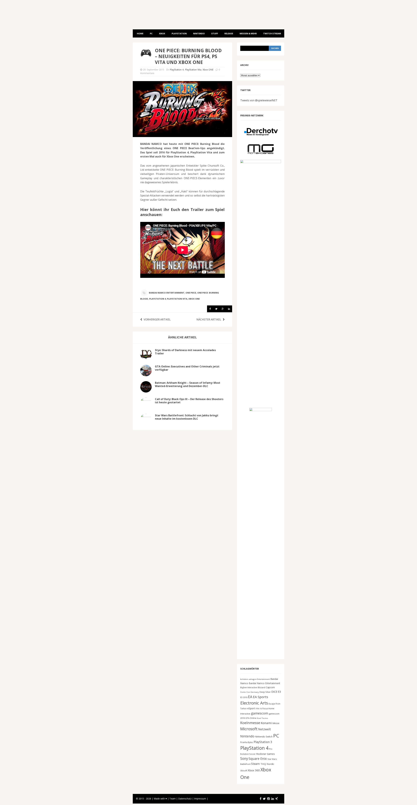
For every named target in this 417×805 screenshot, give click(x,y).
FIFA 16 (259, 708)
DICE (274, 692)
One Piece (191, 292)
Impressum (200, 798)
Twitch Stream (272, 33)
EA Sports (260, 697)
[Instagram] (268, 799)
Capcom (270, 687)
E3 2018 (243, 697)
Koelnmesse (250, 722)
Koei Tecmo (262, 718)
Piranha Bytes (246, 742)
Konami (266, 723)
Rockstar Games (265, 753)
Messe (275, 723)
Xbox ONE (208, 69)
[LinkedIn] (272, 799)
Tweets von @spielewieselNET (258, 100)
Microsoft (249, 728)
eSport (251, 708)
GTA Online (250, 718)
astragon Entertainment (259, 679)
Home (140, 33)
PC (151, 33)
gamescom (259, 713)
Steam (255, 764)
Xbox (162, 33)
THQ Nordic (267, 764)
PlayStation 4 (177, 69)
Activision (244, 679)
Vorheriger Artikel (157, 319)
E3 (279, 692)
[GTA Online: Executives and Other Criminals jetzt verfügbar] (146, 374)
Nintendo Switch (264, 736)
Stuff (214, 33)
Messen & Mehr (248, 33)
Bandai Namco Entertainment (166, 292)
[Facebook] (260, 799)
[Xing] (276, 799)
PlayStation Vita (193, 69)
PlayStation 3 (263, 742)
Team (172, 798)
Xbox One (194, 298)
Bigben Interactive (248, 687)
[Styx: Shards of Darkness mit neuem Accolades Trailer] (146, 357)
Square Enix (258, 758)
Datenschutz (185, 798)
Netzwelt (264, 729)
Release (228, 33)
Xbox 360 (254, 770)
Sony (244, 758)
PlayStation (179, 33)
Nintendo (199, 33)
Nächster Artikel (208, 319)
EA (250, 696)
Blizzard (261, 687)
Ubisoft (243, 770)
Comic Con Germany (249, 692)
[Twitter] (264, 799)
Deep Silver (265, 692)
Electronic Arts (254, 703)
